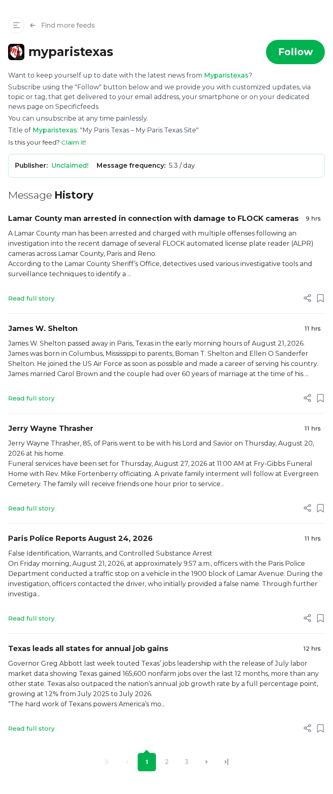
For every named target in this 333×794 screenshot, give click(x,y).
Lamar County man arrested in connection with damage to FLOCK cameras (153, 218)
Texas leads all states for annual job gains (88, 648)
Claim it (72, 142)
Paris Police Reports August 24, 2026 (80, 538)
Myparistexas (226, 75)
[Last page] (226, 762)
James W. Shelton (43, 328)
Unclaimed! (70, 165)
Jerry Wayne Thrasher (50, 428)
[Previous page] (127, 762)
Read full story (31, 298)
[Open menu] (16, 25)
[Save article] (320, 298)
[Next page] (206, 762)
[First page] (107, 762)
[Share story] (307, 298)
